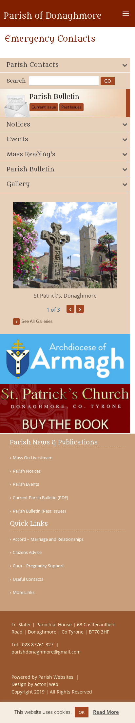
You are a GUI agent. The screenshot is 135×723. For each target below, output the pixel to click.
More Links (23, 592)
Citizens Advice (27, 552)
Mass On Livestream (32, 458)
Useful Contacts (28, 579)
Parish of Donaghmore (53, 16)
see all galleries (37, 321)
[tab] (65, 65)
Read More (106, 712)
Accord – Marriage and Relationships (48, 539)
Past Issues (71, 107)
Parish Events (26, 484)
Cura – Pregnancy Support (38, 566)
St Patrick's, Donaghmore (65, 295)
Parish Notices (27, 471)
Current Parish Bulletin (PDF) (40, 498)
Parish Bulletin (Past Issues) (39, 511)
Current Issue (43, 107)
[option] (65, 251)
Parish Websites (56, 677)
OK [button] (82, 712)
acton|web (46, 684)
